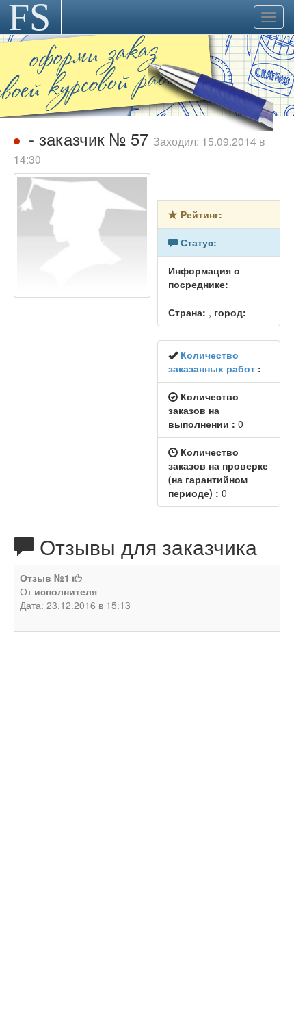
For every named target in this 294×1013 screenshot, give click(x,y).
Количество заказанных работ (211, 361)
